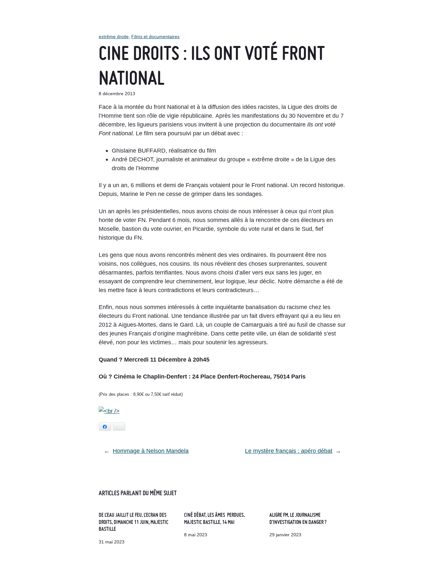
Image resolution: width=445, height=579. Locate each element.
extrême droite (114, 36)
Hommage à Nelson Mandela (151, 450)
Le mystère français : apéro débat (288, 450)
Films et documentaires (155, 36)
